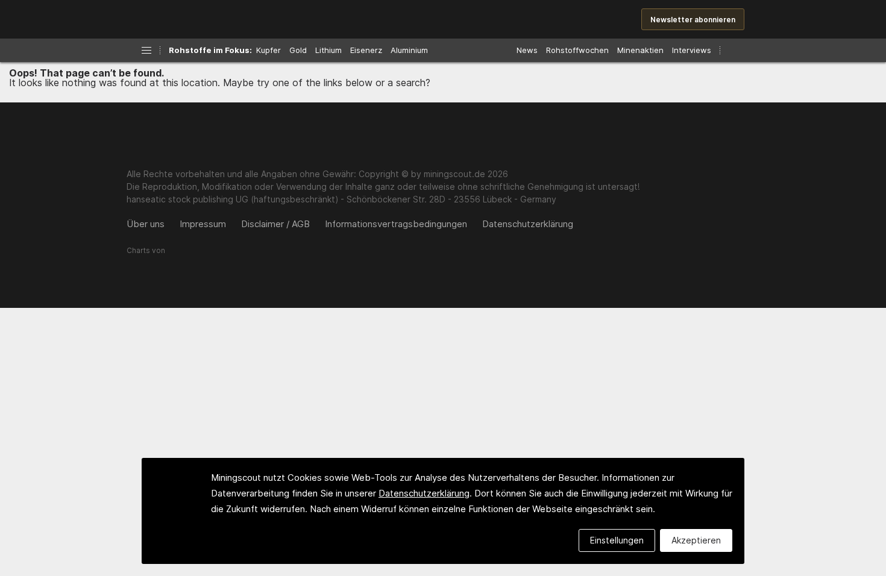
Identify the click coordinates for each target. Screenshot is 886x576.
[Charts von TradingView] (146, 256)
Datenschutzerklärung (527, 224)
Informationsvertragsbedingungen (396, 224)
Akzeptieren (696, 540)
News (527, 50)
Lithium (328, 50)
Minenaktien (640, 50)
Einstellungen (617, 540)
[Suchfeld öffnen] (733, 50)
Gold (298, 50)
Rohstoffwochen (577, 50)
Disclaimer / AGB (275, 224)
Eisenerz (366, 50)
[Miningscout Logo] (208, 20)
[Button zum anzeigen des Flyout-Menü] (146, 50)
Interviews (691, 50)
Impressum (203, 224)
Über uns (146, 224)
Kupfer (268, 50)
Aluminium (409, 50)
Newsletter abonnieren (692, 19)
